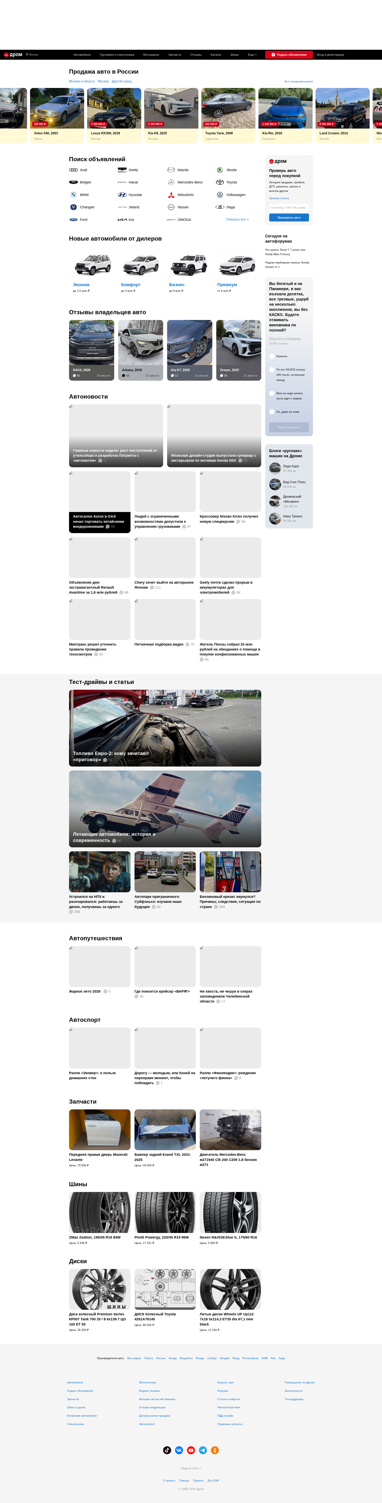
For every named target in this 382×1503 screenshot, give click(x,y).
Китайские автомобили (82, 1415)
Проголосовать (289, 427)
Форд (235, 1358)
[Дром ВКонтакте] (179, 1450)
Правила (198, 1480)
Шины (235, 54)
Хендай (224, 1358)
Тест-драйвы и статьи (101, 682)
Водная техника (149, 1390)
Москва (33, 54)
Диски (78, 1261)
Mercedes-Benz (189, 182)
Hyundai (141, 195)
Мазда (200, 1358)
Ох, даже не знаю (287, 411)
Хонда (173, 1358)
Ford (92, 220)
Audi (92, 170)
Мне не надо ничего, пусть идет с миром (289, 396)
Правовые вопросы (230, 1424)
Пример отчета (279, 198)
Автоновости (88, 396)
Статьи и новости (228, 1399)
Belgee (92, 182)
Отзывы (196, 54)
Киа (273, 1358)
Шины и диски (76, 1407)
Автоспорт (85, 1019)
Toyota (238, 182)
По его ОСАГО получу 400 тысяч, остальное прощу (290, 374)
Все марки (134, 1358)
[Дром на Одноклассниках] (215, 1450)
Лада (238, 207)
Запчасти (174, 54)
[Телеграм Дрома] (203, 1450)
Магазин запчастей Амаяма (157, 1399)
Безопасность (294, 1390)
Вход (330, 54)
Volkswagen (238, 195)
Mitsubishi (189, 195)
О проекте (169, 1480)
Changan (92, 207)
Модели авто (189, 1468)
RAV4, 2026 (81, 370)
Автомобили (82, 54)
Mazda (189, 170)
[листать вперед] (370, 115)
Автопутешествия (95, 938)
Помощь (184, 1480)
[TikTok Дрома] (167, 1450)
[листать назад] (12, 115)
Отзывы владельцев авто (107, 312)
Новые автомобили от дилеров (115, 238)
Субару (212, 1358)
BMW (92, 195)
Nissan (189, 207)
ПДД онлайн (225, 1415)
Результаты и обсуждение (285, 338)
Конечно (281, 356)
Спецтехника (75, 1424)
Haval (141, 182)
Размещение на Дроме (300, 1382)
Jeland (141, 207)
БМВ (265, 1358)
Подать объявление (80, 1390)
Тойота (148, 1358)
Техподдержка (294, 1399)
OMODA (189, 220)
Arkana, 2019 (132, 370)
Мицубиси (186, 1358)
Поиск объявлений (97, 159)
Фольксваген (250, 1358)
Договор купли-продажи (154, 1415)
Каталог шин (225, 1382)
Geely (141, 170)
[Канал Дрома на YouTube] (191, 1450)
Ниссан (161, 1358)
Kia (141, 220)
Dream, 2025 (229, 370)
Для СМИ (213, 1480)
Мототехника (147, 1382)
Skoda (238, 170)
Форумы (222, 1390)
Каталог (216, 54)
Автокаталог (147, 1424)
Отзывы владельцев (152, 1407)
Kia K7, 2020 (180, 370)
